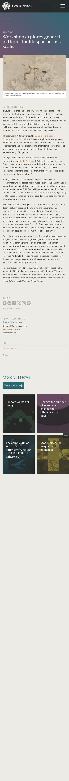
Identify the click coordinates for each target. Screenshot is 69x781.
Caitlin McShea (27, 161)
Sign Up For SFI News (11, 308)
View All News (10, 385)
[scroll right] (66, 435)
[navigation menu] (62, 6)
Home (5, 32)
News (11, 32)
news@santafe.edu (11, 329)
